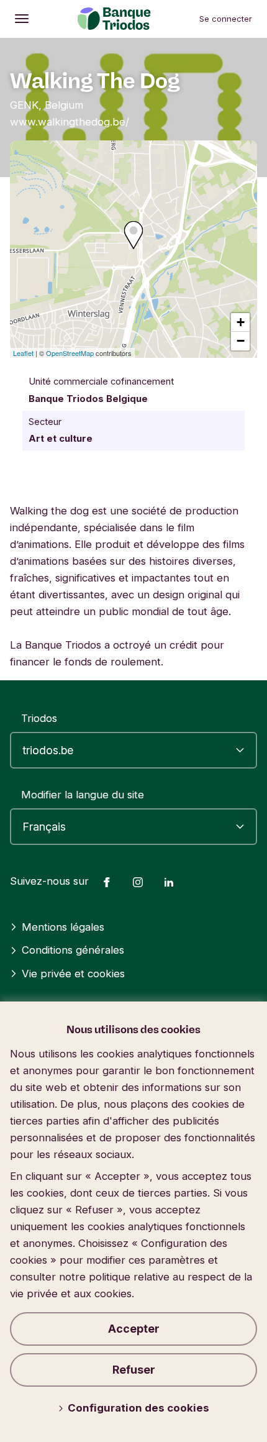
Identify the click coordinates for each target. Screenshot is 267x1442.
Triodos (39, 718)
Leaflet (23, 353)
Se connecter (225, 19)
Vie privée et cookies (73, 973)
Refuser (133, 1369)
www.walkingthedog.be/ (69, 122)
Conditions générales (73, 950)
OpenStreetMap (70, 353)
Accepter (134, 1328)
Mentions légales (63, 927)
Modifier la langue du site (82, 794)
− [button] (241, 341)
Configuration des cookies (138, 1408)
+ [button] (241, 322)
